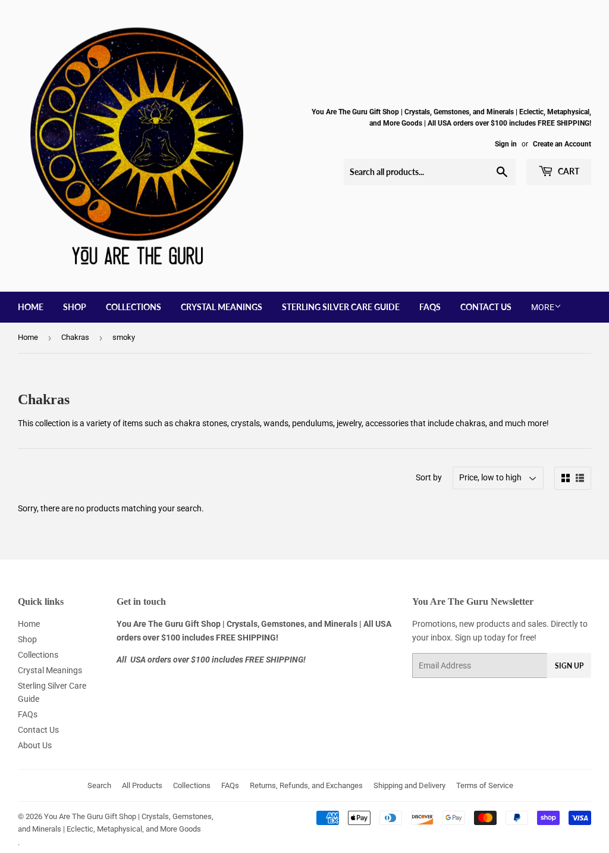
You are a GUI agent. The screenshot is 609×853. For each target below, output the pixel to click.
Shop (74, 307)
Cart (567, 171)
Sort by (429, 477)
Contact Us (485, 307)
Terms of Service (484, 785)
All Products (142, 785)
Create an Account (562, 144)
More (542, 307)
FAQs (430, 307)
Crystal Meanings (221, 307)
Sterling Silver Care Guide (341, 307)
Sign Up (569, 665)
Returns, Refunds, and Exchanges (306, 785)
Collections (133, 307)
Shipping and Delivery (409, 785)
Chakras (75, 337)
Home (30, 307)
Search (99, 785)
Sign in (506, 144)
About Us (35, 745)
